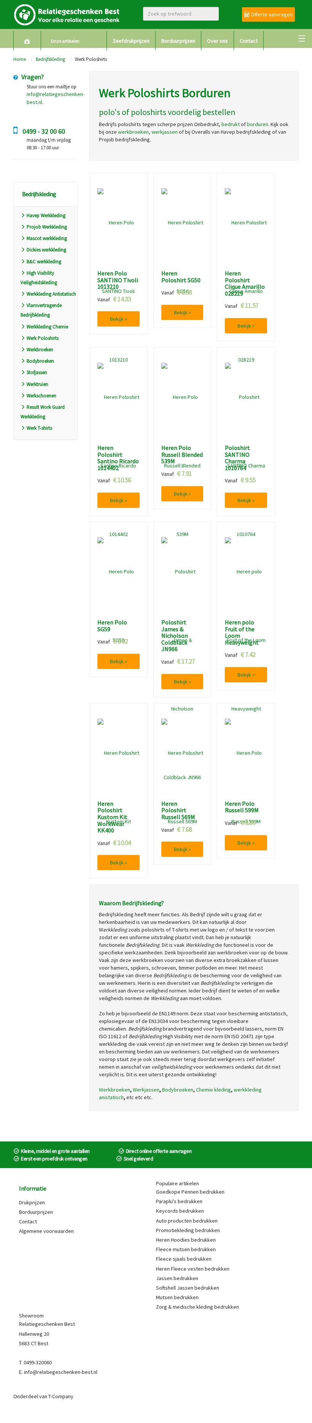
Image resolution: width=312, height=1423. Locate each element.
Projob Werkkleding (47, 227)
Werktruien (37, 384)
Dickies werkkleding (46, 250)
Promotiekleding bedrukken (188, 1230)
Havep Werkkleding (46, 215)
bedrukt (230, 124)
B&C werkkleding (44, 261)
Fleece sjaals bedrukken (184, 1258)
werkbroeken (133, 131)
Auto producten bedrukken (187, 1220)
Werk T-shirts (39, 428)
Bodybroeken (40, 361)
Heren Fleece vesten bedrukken (192, 1268)
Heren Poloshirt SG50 (181, 276)
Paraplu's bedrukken (179, 1201)
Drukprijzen (32, 1202)
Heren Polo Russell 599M (242, 807)
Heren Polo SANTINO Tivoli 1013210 (117, 280)
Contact (249, 40)
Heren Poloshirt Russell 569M (178, 810)
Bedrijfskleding (50, 59)
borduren (257, 124)
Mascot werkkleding (47, 238)
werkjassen (164, 131)
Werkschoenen (41, 395)
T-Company (60, 1396)
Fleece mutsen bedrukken (186, 1249)
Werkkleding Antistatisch (51, 294)
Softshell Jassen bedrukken (187, 1287)
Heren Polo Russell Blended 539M (182, 455)
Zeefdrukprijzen (131, 40)
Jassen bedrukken (177, 1278)
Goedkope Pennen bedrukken (190, 1191)
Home (19, 59)
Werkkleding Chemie (47, 326)
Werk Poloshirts (43, 338)
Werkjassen (146, 1089)
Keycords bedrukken (180, 1210)
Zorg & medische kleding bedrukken (197, 1306)
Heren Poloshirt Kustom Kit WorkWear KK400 (112, 817)
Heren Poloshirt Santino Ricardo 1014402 (118, 458)
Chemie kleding (213, 1089)
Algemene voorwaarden (46, 1231)
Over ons (217, 40)
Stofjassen (37, 372)
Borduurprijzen (178, 40)
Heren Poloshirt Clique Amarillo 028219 (245, 283)
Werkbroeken (40, 349)
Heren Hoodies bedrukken (186, 1239)
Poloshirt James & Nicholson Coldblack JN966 (174, 636)
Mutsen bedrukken (177, 1297)
